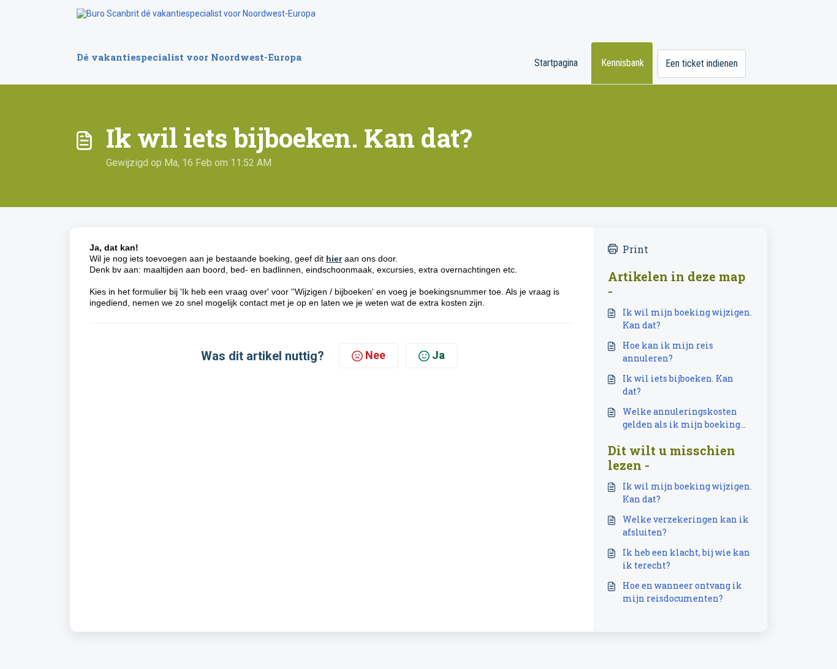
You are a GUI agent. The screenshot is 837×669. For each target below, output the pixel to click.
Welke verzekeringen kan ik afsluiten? (686, 525)
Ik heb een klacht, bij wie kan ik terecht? (686, 558)
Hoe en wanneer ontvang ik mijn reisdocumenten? (682, 592)
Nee (375, 355)
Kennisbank (622, 63)
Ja (438, 355)
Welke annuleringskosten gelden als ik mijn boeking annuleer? (681, 418)
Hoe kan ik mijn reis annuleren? (668, 351)
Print (635, 249)
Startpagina (556, 63)
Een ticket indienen (701, 63)
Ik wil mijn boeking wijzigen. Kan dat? (687, 318)
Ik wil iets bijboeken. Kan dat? (678, 384)
